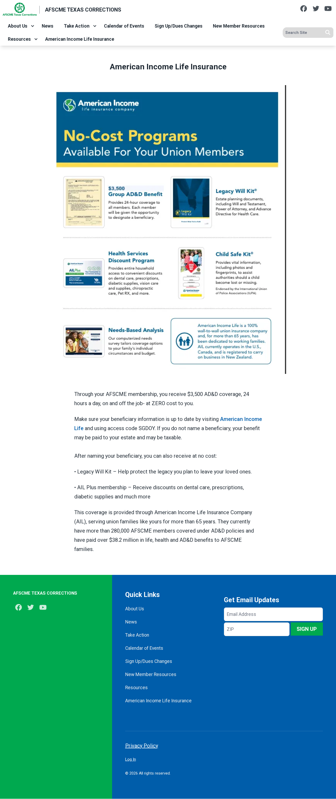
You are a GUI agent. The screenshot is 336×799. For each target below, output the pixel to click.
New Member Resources (239, 26)
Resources (19, 39)
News (47, 26)
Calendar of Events (124, 26)
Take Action (77, 26)
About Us (17, 26)
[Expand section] (32, 26)
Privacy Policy (141, 746)
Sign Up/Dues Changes (178, 26)
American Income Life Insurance (79, 39)
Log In (130, 759)
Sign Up (307, 629)
